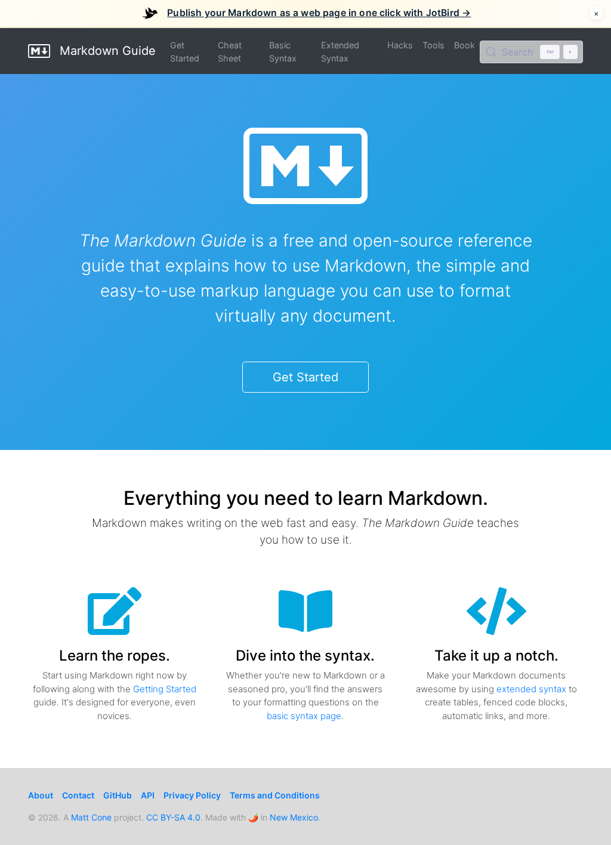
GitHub (117, 795)
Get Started (184, 51)
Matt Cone (91, 817)
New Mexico (294, 817)
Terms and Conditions (275, 795)
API (148, 795)
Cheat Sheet (230, 51)
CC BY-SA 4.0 (173, 817)
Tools (433, 45)
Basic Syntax (283, 51)
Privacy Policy (192, 795)
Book (464, 45)
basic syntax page (304, 715)
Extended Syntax (340, 51)
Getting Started (164, 689)
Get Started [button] (305, 377)
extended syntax (531, 689)
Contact (78, 795)
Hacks (400, 45)
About (40, 795)
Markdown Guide (106, 51)
